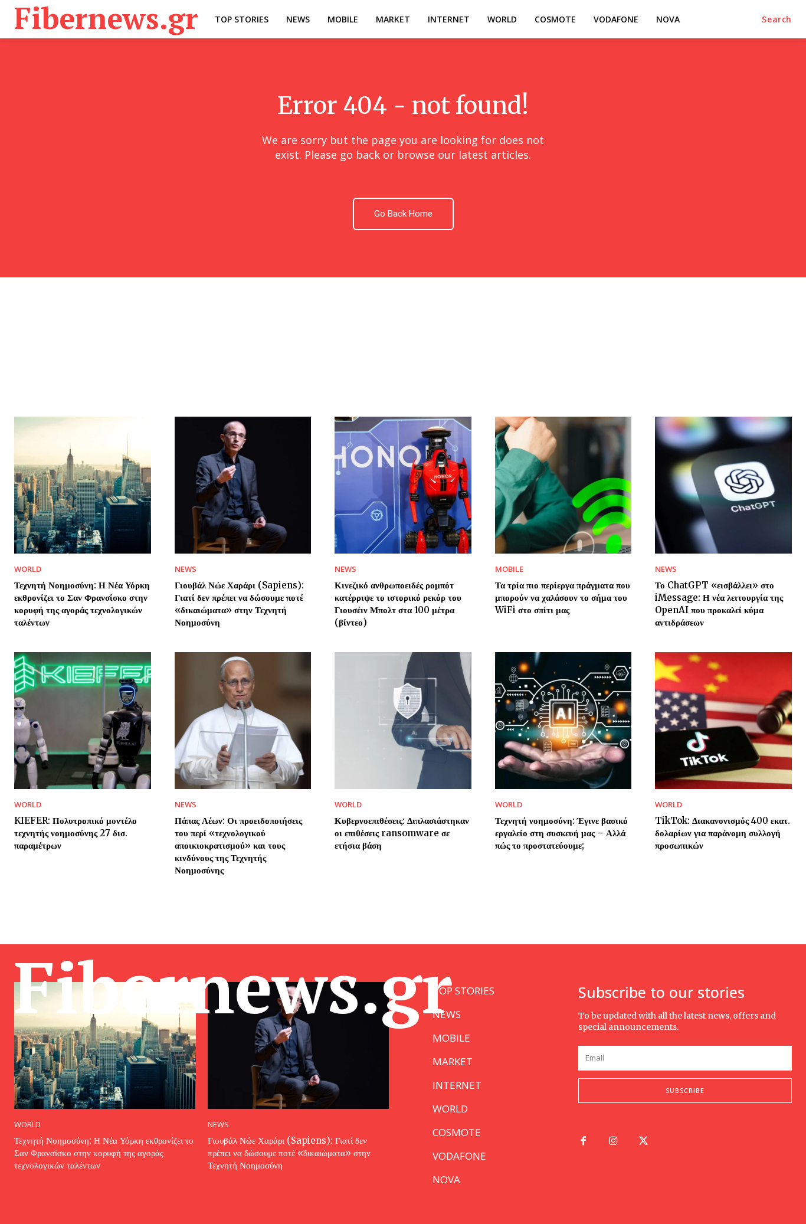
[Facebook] (583, 1142)
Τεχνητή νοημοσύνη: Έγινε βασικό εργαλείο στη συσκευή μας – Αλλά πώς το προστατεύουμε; (561, 833)
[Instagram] (613, 1142)
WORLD (27, 569)
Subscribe (685, 1090)
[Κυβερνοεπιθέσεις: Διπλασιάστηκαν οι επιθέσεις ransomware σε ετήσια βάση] (403, 720)
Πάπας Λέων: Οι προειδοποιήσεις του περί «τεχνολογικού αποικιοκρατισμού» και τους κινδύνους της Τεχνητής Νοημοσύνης (238, 845)
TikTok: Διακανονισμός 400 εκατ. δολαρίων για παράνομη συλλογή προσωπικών (722, 833)
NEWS (185, 569)
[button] (777, 19)
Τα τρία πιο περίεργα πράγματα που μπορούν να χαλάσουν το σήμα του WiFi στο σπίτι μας (562, 598)
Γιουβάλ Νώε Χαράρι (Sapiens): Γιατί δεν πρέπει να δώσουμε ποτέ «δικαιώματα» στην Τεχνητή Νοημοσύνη (289, 1153)
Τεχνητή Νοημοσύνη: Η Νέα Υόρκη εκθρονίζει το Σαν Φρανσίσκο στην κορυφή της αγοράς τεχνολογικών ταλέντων (104, 1153)
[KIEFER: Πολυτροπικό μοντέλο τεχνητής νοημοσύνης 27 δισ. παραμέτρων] (82, 720)
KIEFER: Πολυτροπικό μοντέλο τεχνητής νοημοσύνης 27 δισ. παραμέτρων (75, 833)
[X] (643, 1142)
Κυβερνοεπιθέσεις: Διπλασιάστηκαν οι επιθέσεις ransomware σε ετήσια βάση (402, 833)
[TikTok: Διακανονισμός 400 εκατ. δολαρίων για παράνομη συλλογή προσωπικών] (723, 720)
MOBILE (509, 569)
